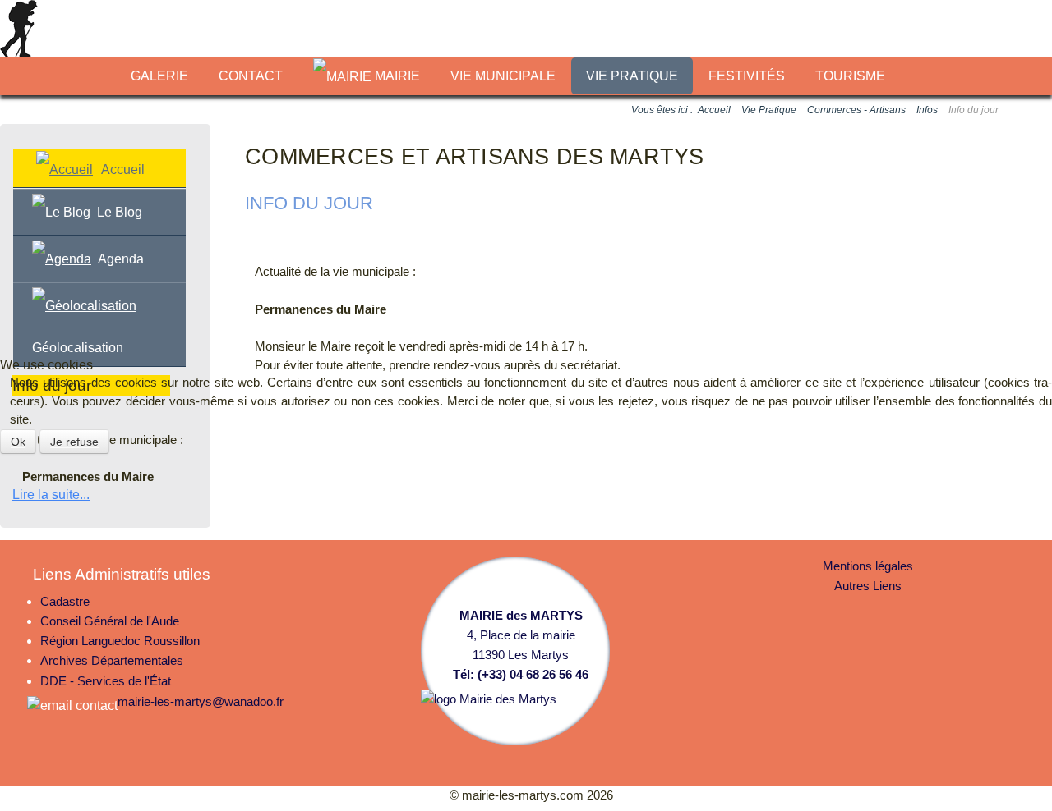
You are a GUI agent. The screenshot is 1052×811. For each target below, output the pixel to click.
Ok (18, 441)
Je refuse (74, 441)
